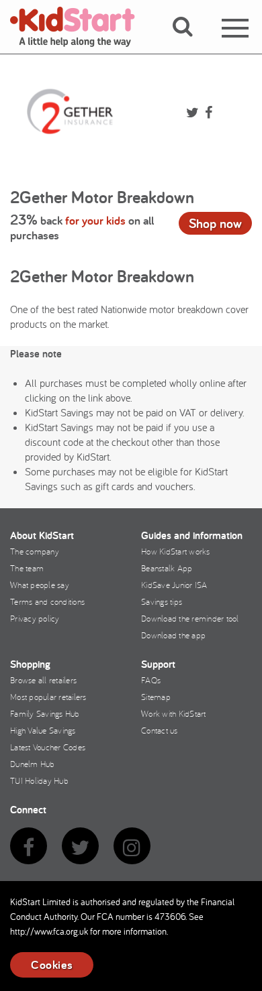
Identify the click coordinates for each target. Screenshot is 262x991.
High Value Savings (43, 730)
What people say (39, 584)
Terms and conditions (47, 601)
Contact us (159, 730)
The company (34, 551)
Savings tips (161, 601)
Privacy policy (35, 618)
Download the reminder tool (190, 618)
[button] (190, 42)
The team (27, 568)
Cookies (52, 964)
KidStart (80, 27)
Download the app (173, 635)
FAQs (151, 680)
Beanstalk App (166, 568)
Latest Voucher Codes (47, 747)
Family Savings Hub (45, 713)
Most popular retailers (48, 696)
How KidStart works (175, 551)
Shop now (215, 223)
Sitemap (156, 696)
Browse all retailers (43, 680)
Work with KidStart (173, 713)
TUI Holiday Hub (39, 780)
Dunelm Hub (32, 763)
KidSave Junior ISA (174, 584)
